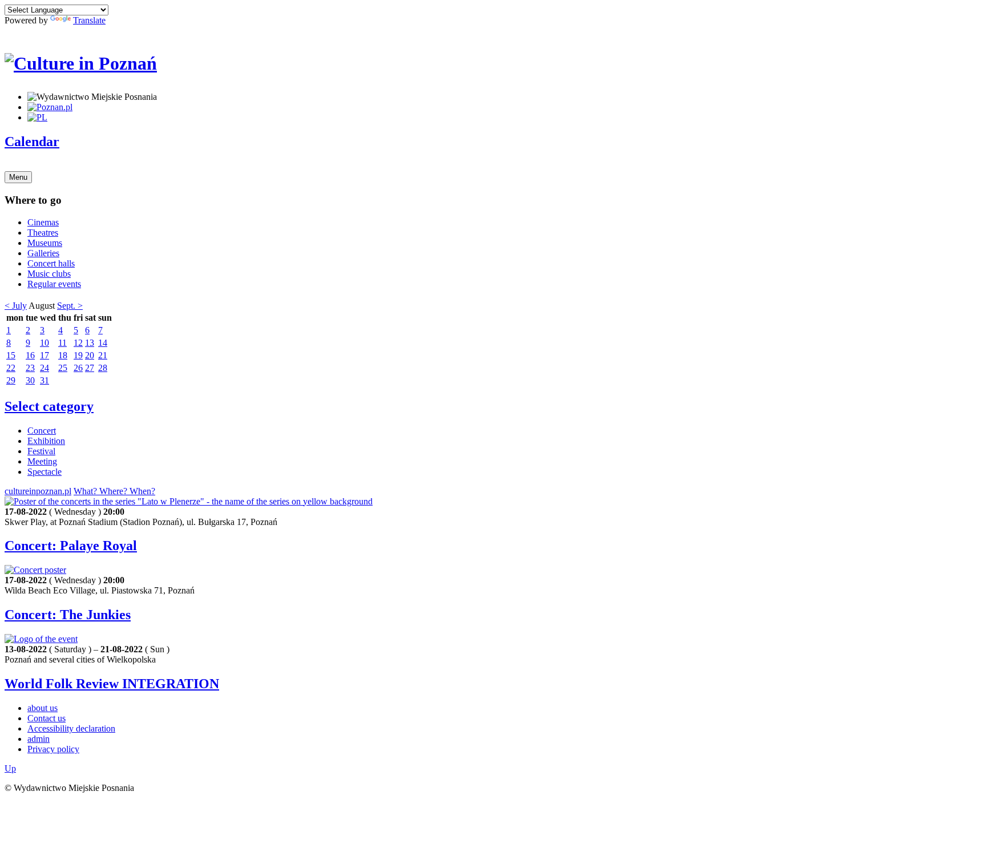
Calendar (32, 141)
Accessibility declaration (71, 728)
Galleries (43, 253)
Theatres (42, 232)
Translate (89, 20)
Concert (41, 430)
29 (10, 380)
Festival (41, 451)
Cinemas (43, 222)
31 (44, 380)
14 (102, 343)
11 (62, 343)
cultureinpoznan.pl (38, 491)
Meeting (42, 461)
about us (42, 708)
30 (30, 380)
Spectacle (44, 472)
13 (89, 343)
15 (10, 355)
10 (44, 343)
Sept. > (70, 305)
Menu (18, 177)
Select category (49, 406)
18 (62, 355)
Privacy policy (53, 749)
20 (89, 355)
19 (78, 355)
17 (44, 355)
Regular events (54, 284)
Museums (44, 243)
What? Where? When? (114, 491)
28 (102, 368)
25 (62, 368)
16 (30, 355)
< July (16, 305)
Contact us (46, 718)
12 (78, 343)
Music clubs (49, 273)
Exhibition (46, 441)
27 (89, 368)
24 (44, 368)
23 (30, 368)
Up (10, 768)
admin (38, 739)
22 (10, 368)
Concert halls (51, 263)
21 (102, 355)
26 (78, 368)
